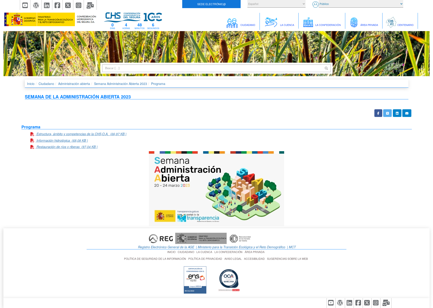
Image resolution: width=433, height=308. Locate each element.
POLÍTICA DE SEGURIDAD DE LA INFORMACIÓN (155, 258)
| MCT (291, 247)
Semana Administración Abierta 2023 (120, 83)
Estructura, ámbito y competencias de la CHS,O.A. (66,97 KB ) (82, 134)
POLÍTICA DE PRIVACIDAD (205, 258)
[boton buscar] (326, 68)
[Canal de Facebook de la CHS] (57, 5)
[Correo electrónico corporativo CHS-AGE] (90, 5)
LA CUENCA (205, 252)
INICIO (172, 252)
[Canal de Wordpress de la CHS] (36, 5)
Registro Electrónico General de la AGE (165, 247)
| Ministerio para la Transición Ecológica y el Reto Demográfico (240, 247)
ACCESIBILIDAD (255, 258)
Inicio (31, 83)
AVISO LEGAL (233, 258)
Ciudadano (46, 83)
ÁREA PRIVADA (255, 252)
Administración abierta (74, 83)
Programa (158, 83)
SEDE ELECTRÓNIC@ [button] (211, 4)
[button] (378, 113)
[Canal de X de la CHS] (68, 5)
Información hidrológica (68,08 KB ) (62, 140)
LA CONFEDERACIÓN (229, 252)
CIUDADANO (187, 252)
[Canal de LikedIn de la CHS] (47, 5)
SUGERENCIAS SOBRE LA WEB (288, 258)
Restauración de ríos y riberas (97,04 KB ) (67, 146)
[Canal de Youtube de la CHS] (25, 5)
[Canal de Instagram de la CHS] (78, 5)
